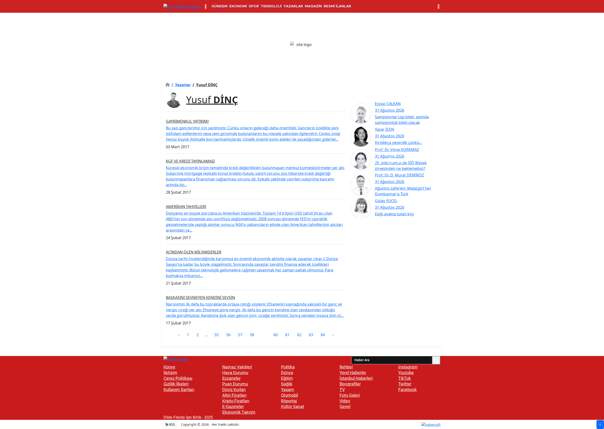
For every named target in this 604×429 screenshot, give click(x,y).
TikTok (404, 378)
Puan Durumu (235, 383)
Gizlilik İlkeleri (176, 383)
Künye (169, 366)
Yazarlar (181, 84)
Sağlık (286, 383)
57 (240, 334)
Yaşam (287, 389)
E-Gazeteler (233, 406)
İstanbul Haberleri (356, 378)
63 (311, 334)
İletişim (170, 372)
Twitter (404, 383)
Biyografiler (350, 383)
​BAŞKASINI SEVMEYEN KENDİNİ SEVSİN (200, 297)
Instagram (408, 366)
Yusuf (212, 99)
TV (342, 389)
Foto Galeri (350, 395)
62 (299, 334)
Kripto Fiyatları (235, 400)
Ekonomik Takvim (238, 412)
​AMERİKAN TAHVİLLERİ (186, 206)
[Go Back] (600, 424)
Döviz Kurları (234, 389)
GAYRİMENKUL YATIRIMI (187, 121)
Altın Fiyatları (234, 395)
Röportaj (289, 400)
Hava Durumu (235, 372)
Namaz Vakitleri (237, 366)
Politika (288, 366)
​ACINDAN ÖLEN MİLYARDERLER (193, 252)
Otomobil (289, 395)
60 (275, 334)
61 (287, 334)
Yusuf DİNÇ (205, 84)
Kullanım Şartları (179, 389)
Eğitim (287, 378)
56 (228, 334)
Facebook (407, 389)
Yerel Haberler (353, 372)
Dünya (287, 372)
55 (216, 334)
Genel (345, 406)
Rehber (346, 366)
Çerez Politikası (178, 378)
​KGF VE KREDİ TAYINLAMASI (190, 161)
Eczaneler (231, 378)
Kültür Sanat (292, 406)
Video (345, 400)
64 (323, 334)
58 (252, 334)
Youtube (406, 372)
